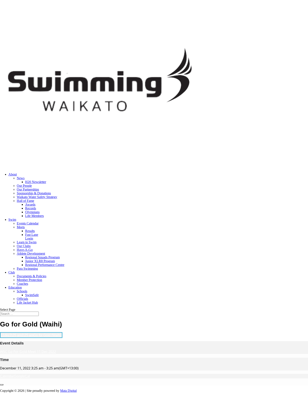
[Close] (1, 384)
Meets (21, 227)
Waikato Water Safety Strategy (37, 197)
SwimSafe (32, 295)
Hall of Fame (25, 201)
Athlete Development (31, 253)
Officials (22, 299)
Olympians (32, 212)
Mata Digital (68, 390)
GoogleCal (22, 376)
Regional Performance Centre (44, 265)
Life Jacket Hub (27, 302)
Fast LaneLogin (31, 236)
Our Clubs (24, 246)
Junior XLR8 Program (40, 261)
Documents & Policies (31, 276)
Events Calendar (28, 223)
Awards (30, 204)
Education (15, 287)
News (21, 178)
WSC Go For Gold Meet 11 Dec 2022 (28, 351)
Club (11, 272)
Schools (22, 291)
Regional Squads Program (42, 257)
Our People (24, 185)
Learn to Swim (26, 242)
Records (30, 208)
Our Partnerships (28, 189)
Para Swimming (27, 268)
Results (30, 231)
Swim (12, 219)
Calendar (7, 376)
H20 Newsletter (35, 182)
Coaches (22, 283)
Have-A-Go (25, 250)
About (12, 174)
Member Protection (29, 280)
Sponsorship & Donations (34, 193)
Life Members (34, 216)
